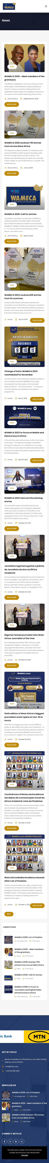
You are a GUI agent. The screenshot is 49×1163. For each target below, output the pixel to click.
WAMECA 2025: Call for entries (20, 214)
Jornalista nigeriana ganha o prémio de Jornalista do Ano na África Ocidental (24, 569)
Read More (11, 104)
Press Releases (22, 997)
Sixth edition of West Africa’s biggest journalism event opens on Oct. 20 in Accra (24, 717)
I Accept (24, 1155)
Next (9, 914)
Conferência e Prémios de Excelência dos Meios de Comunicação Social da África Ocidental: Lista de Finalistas (24, 798)
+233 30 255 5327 (12, 1071)
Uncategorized (22, 941)
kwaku (10, 319)
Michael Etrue (13, 99)
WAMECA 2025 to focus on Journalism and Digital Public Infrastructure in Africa (27, 990)
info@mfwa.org (11, 1066)
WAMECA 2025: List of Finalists (28, 937)
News (12, 67)
